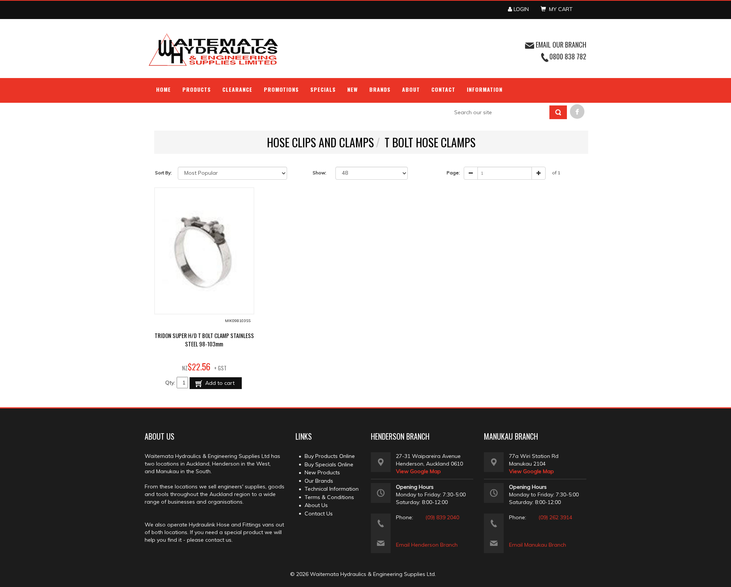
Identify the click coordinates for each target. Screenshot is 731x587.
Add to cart (219, 383)
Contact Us (319, 513)
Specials (323, 89)
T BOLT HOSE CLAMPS (430, 142)
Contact (443, 89)
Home (163, 89)
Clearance (237, 89)
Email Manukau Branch (537, 544)
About (411, 89)
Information (485, 89)
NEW (352, 89)
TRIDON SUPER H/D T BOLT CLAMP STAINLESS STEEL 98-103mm (204, 339)
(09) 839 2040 (442, 517)
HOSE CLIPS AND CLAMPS (320, 142)
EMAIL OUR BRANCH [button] (560, 44)
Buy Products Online (330, 456)
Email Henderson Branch (427, 544)
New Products (322, 472)
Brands (380, 89)
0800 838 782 (567, 56)
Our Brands (319, 480)
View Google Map (418, 471)
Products (196, 89)
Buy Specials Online (329, 464)
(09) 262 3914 (555, 517)
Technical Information (332, 488)
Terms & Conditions (329, 497)
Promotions (281, 89)
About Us (316, 505)
